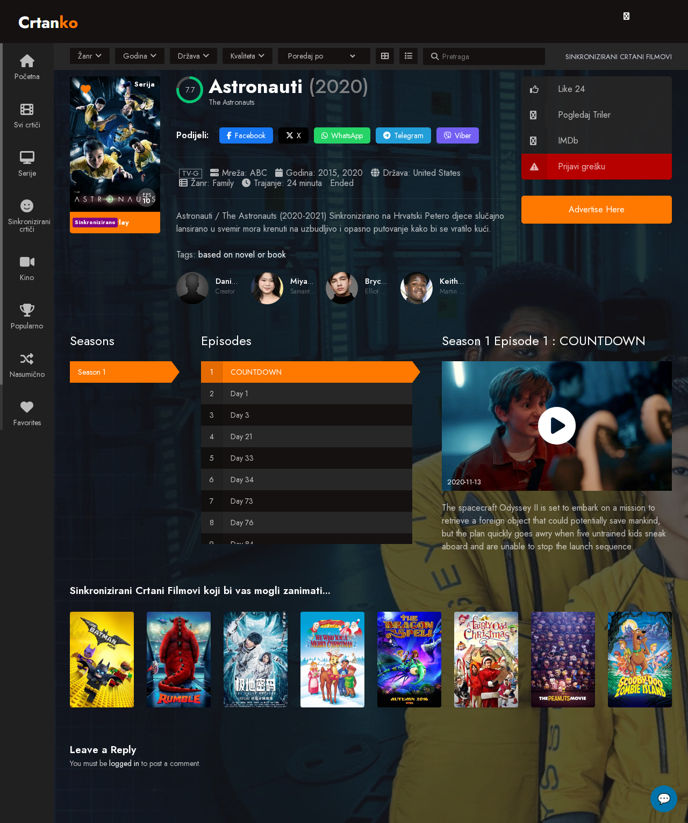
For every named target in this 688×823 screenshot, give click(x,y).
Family (223, 183)
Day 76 (242, 522)
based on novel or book (242, 254)
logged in (124, 763)
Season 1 (92, 372)
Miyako (303, 281)
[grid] (385, 56)
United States (437, 173)
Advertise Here (597, 209)
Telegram (409, 135)
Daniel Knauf (239, 281)
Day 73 (242, 501)
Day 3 (240, 415)
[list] (408, 56)
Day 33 (242, 458)
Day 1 (239, 393)
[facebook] (626, 16)
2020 (352, 173)
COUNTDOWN (256, 372)
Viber (463, 135)
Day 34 (242, 479)
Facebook (250, 135)
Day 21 (242, 436)
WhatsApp (347, 135)
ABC (258, 173)
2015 (327, 173)
